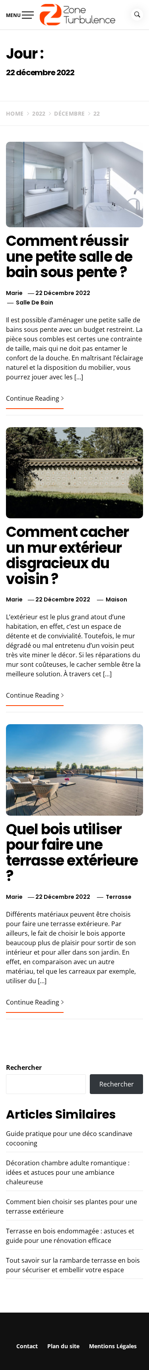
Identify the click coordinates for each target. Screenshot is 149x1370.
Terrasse (119, 897)
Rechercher (24, 1067)
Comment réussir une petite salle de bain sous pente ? (69, 256)
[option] (74, 1353)
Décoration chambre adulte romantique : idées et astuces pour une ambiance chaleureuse (68, 1172)
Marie (14, 293)
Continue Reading (32, 398)
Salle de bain (34, 302)
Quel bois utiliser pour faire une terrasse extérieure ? (71, 853)
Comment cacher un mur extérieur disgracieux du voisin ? (67, 555)
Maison (116, 599)
